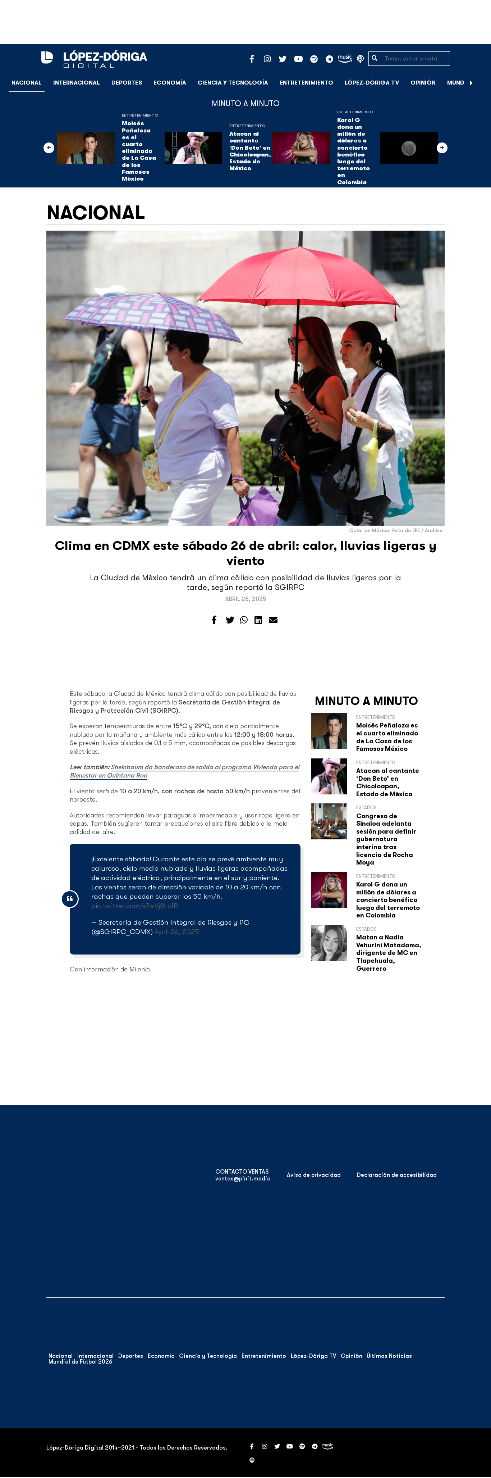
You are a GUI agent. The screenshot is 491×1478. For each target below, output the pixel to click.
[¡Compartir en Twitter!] (230, 620)
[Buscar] (481, 82)
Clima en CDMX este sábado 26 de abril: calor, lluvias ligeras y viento (245, 553)
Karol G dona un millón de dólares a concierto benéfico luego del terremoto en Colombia (353, 151)
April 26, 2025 (177, 932)
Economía (169, 83)
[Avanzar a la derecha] (471, 83)
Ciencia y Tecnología (233, 83)
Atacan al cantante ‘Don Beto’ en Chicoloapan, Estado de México (250, 151)
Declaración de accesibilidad (397, 1175)
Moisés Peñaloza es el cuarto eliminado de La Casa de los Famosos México (139, 151)
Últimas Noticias (389, 1356)
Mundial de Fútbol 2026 (81, 1362)
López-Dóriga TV (372, 83)
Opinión (423, 83)
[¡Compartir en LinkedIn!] (258, 620)
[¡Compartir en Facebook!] (214, 620)
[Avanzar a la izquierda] (48, 147)
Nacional (27, 83)
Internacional (76, 83)
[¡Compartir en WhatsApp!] (244, 620)
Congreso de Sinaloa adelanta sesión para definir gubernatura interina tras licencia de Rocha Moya (386, 839)
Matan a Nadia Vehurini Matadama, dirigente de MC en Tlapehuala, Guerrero (388, 953)
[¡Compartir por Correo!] (273, 620)
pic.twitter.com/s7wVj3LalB (134, 906)
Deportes (126, 83)
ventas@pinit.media (243, 1179)
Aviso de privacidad (314, 1175)
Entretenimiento (306, 83)
